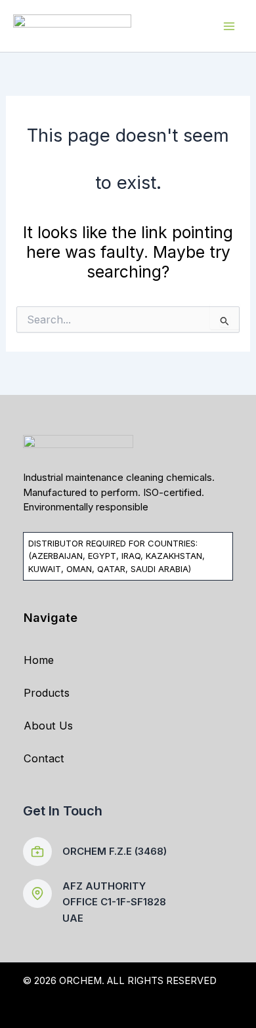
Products (47, 692)
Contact (44, 758)
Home (39, 660)
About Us (48, 725)
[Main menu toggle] (229, 26)
